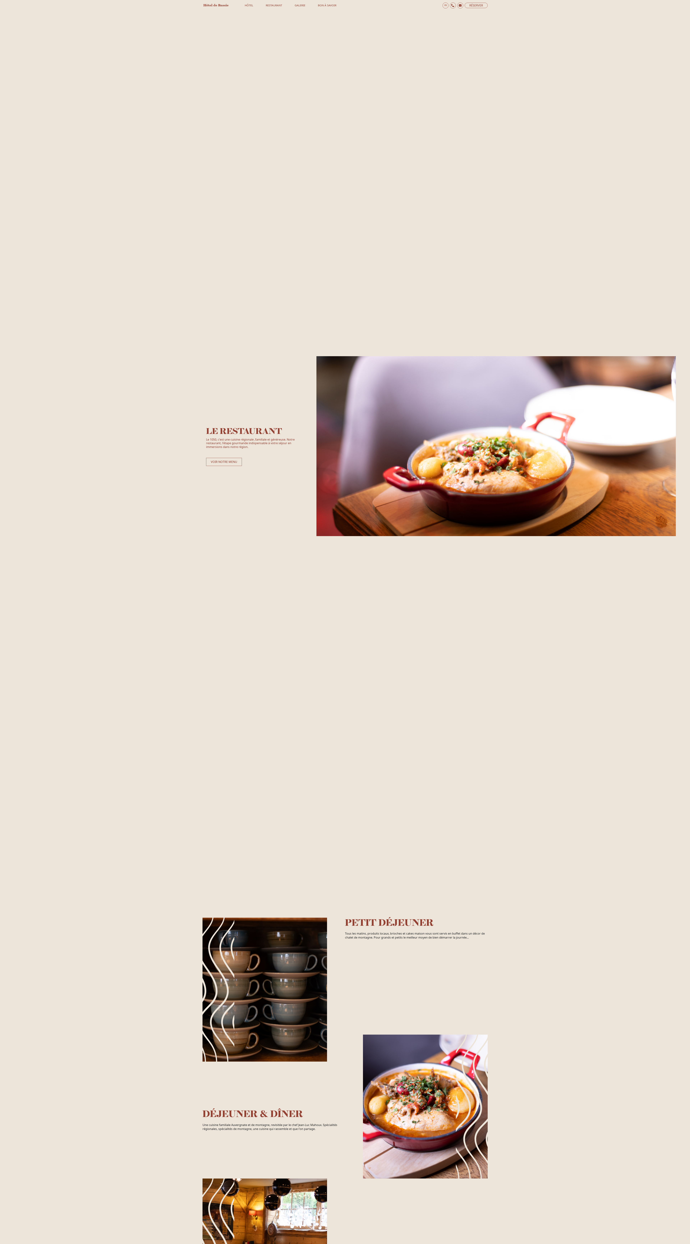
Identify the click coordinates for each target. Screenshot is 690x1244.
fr (445, 5)
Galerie (300, 5)
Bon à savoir (327, 5)
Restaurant (274, 5)
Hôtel (249, 5)
